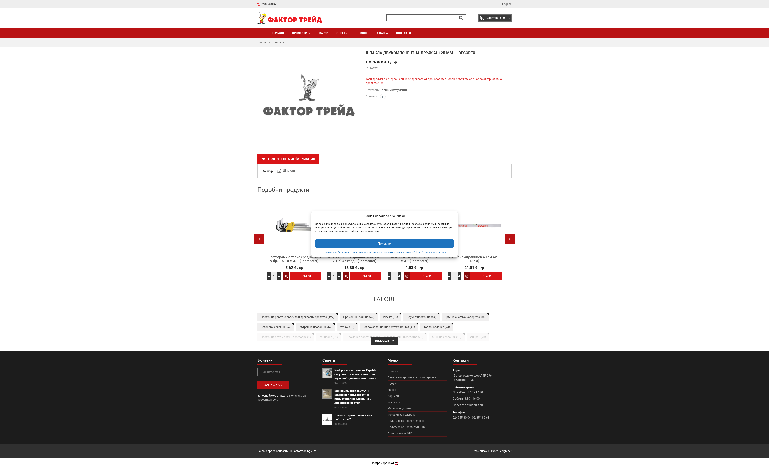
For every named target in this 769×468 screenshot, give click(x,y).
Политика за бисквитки (336, 252)
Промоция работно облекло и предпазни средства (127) (297, 317)
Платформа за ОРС (400, 433)
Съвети (342, 33)
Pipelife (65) (390, 317)
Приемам (384, 243)
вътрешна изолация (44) (315, 327)
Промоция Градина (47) (358, 317)
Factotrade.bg (301, 451)
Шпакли (289, 170)
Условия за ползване (434, 252)
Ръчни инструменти (394, 90)
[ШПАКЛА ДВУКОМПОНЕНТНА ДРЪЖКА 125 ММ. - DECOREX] (308, 101)
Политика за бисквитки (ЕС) (406, 427)
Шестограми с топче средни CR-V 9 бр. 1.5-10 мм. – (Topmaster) (294, 259)
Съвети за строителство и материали (412, 377)
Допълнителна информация (288, 159)
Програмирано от (383, 463)
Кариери (393, 396)
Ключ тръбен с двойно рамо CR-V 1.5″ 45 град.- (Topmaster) (354, 259)
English (507, 4)
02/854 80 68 (269, 4)
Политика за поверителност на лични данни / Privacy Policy (386, 252)
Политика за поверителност (406, 420)
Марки (323, 33)
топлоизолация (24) (437, 327)
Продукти (299, 33)
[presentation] (259, 239)
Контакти (403, 33)
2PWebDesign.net (501, 451)
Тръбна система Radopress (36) (465, 317)
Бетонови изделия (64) (276, 327)
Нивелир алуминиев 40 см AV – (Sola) (474, 259)
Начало (278, 33)
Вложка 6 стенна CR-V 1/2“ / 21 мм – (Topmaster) (415, 259)
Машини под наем (399, 408)
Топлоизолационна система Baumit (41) (389, 327)
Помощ (361, 33)
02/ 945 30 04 (462, 417)
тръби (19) (347, 327)
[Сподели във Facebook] (383, 96)
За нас (380, 33)
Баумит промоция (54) (421, 317)
